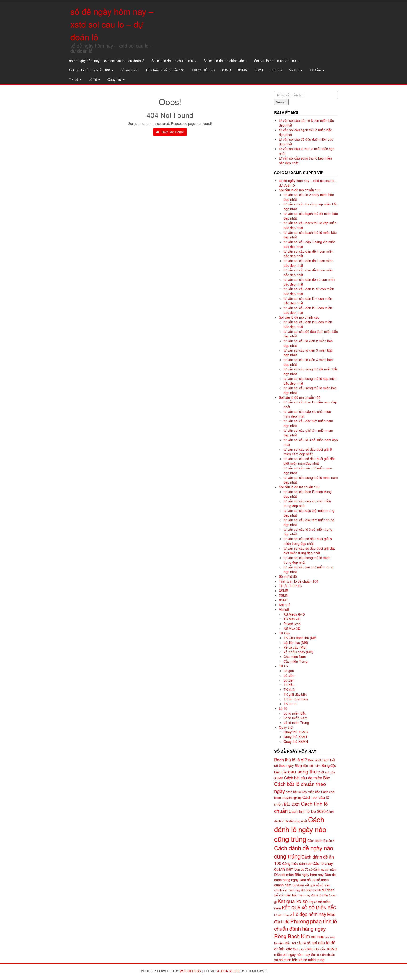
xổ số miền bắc (286, 959)
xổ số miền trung (311, 959)
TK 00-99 (290, 703)
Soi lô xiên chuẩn (323, 954)
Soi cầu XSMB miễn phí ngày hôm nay (305, 951)
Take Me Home (172, 132)
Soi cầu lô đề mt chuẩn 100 (90, 70)
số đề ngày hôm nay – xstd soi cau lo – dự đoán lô (111, 24)
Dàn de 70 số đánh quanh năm (315, 869)
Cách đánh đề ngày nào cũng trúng (303, 852)
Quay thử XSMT (296, 736)
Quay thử (114, 79)
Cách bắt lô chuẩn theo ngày (300, 787)
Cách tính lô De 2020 (307, 811)
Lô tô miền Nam (295, 717)
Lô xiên (289, 675)
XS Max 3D (292, 628)
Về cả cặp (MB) (295, 647)
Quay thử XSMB (296, 732)
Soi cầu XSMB (303, 949)
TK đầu (289, 684)
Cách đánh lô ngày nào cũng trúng (300, 829)
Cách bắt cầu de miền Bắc (307, 778)
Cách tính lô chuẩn (301, 807)
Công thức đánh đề (296, 863)
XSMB (226, 70)
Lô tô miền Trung (296, 722)
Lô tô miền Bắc (295, 713)
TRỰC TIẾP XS (203, 70)
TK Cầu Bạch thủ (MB (300, 637)
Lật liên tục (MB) (296, 642)
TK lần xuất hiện (296, 699)
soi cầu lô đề (301, 942)
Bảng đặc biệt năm (308, 765)
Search (281, 102)
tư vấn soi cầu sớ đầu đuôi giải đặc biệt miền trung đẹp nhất (309, 550)
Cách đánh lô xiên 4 (320, 840)
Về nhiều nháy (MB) (298, 651)
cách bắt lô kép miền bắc (303, 791)
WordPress (190, 971)
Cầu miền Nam (295, 656)
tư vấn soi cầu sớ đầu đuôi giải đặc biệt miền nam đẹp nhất (309, 461)
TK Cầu (316, 70)
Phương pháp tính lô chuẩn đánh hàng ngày (305, 924)
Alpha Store (228, 971)
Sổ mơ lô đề (129, 70)
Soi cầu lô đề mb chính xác (224, 60)
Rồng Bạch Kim (292, 936)
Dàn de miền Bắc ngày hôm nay (299, 874)
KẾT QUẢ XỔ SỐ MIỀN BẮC (309, 907)
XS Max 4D (292, 618)
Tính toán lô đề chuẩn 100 (165, 70)
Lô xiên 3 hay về (283, 915)
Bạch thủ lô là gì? (290, 759)
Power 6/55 (292, 623)
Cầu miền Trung (296, 661)
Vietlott (294, 70)
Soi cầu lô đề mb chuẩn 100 (172, 60)
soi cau (317, 936)
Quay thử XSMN (296, 741)
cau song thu (302, 771)
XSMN (242, 70)
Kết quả (276, 70)
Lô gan (289, 670)
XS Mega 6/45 (294, 614)
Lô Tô (93, 79)
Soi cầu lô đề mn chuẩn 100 (275, 60)
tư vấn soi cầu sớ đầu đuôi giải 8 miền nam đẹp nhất (308, 451)
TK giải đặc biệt (295, 694)
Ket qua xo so (293, 900)
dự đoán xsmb (311, 890)
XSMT (259, 70)
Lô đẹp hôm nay (309, 914)
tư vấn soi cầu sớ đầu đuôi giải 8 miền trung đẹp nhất (308, 541)
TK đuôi (289, 689)
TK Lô (74, 79)
